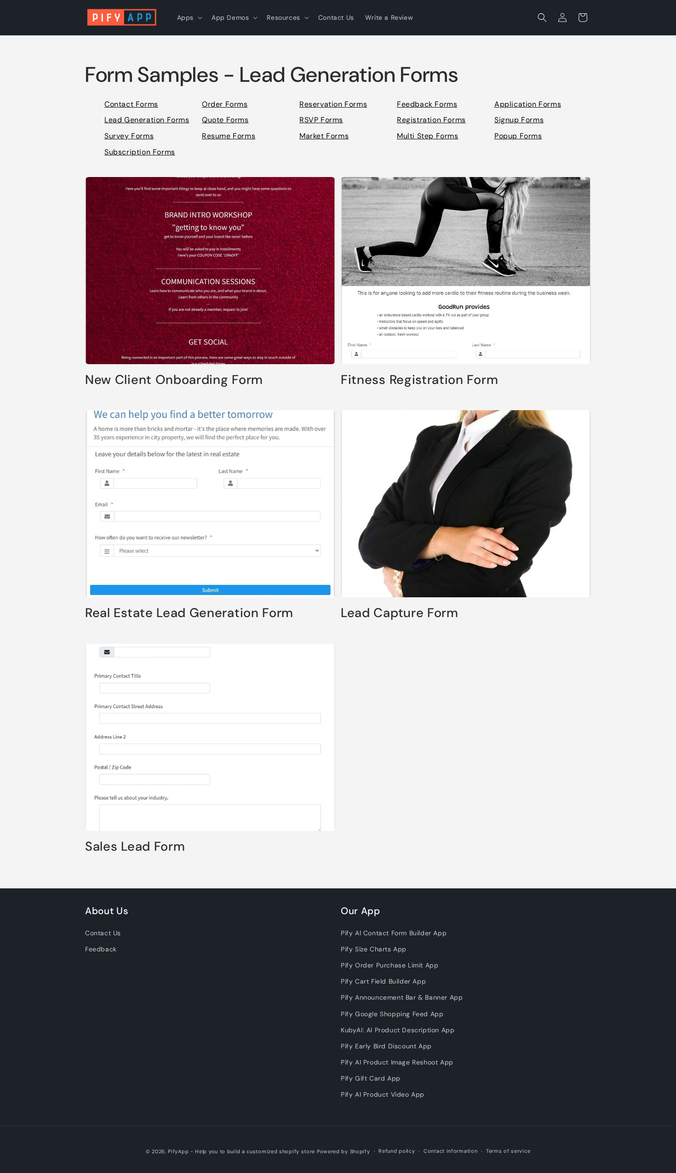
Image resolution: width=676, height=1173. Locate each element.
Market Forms (324, 136)
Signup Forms (519, 120)
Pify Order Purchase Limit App (389, 965)
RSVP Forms (321, 120)
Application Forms (527, 104)
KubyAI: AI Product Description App (397, 1029)
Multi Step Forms (427, 136)
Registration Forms (431, 120)
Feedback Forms (427, 104)
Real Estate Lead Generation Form (189, 613)
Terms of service (508, 1151)
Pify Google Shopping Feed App (392, 1013)
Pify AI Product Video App (382, 1094)
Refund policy (396, 1151)
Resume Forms (228, 136)
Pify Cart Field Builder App (383, 981)
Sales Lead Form (135, 847)
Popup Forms (518, 136)
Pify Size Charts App (374, 948)
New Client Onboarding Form (174, 380)
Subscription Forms (139, 152)
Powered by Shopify (343, 1151)
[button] (189, 17)
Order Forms (225, 104)
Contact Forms (131, 104)
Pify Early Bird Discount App (386, 1045)
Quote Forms (225, 120)
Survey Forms (129, 136)
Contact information (450, 1151)
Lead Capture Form (399, 613)
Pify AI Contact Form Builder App (394, 932)
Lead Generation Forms (146, 120)
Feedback (101, 948)
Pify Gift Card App (371, 1078)
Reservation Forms (333, 104)
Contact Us (103, 932)
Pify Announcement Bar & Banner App (402, 997)
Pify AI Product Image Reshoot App (397, 1062)
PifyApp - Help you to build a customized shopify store (241, 1151)
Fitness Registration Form (419, 380)
